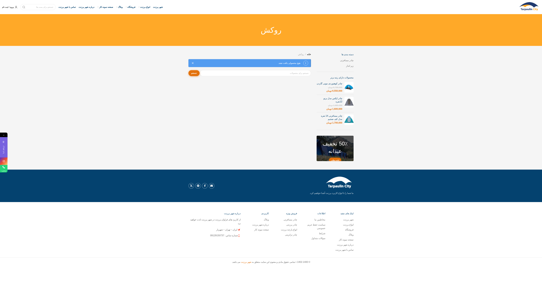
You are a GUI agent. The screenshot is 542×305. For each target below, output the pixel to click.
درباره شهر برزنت (345, 245)
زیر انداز (350, 66)
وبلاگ (351, 235)
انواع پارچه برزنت (289, 229)
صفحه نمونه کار (346, 239)
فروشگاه (349, 229)
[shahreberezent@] (3, 161)
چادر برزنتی (291, 225)
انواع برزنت (348, 225)
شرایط (322, 233)
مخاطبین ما (319, 219)
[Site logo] (529, 7)
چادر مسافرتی (347, 60)
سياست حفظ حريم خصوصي (316, 227)
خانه (309, 54)
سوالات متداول (318, 238)
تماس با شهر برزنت (344, 250)
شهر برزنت (348, 219)
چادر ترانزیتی (291, 235)
